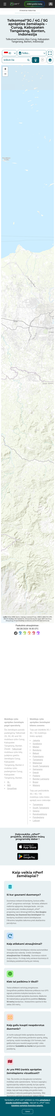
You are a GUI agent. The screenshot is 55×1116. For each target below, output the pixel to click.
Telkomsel (16, 749)
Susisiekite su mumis (24, 1046)
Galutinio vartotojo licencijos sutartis (27, 1106)
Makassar (37, 763)
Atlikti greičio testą (34, 4)
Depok (36, 772)
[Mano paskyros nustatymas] (50, 4)
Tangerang (38, 759)
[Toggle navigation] (4, 4)
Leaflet (5, 617)
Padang (36, 775)
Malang (36, 785)
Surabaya (37, 743)
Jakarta (36, 740)
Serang (36, 811)
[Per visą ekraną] (50, 53)
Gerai (27, 1111)
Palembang (38, 756)
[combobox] (9, 53)
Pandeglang (38, 817)
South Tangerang (41, 766)
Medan (36, 747)
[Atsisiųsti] (27, 846)
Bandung (37, 750)
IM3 (9, 785)
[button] (5, 69)
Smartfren (12, 788)
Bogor (35, 782)
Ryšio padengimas (35, 60)
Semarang (37, 769)
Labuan (36, 820)
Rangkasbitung (40, 814)
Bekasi (36, 753)
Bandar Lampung (41, 779)
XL (8, 782)
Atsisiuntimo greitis (42, 60)
